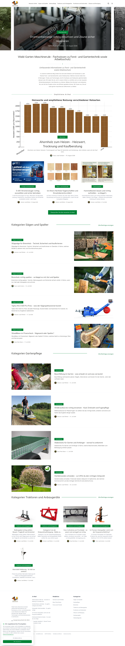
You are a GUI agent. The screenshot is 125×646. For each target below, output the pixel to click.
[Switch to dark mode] (112, 3)
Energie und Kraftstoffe (28, 186)
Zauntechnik (62, 32)
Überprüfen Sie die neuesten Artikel (62, 212)
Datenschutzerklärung (8, 634)
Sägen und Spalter (43, 3)
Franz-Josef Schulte (57, 605)
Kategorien (76, 596)
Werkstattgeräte (77, 618)
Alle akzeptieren (17, 641)
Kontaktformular (39, 633)
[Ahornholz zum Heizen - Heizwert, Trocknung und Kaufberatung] (62, 128)
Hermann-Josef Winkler (58, 599)
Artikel (34, 596)
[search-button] (108, 3)
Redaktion (56, 596)
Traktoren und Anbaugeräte (64, 3)
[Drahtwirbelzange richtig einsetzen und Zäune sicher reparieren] (62, 28)
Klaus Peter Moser (57, 602)
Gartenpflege (52, 3)
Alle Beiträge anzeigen (105, 225)
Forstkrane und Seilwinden (80, 3)
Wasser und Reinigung (94, 3)
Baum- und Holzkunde (62, 186)
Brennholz (62, 137)
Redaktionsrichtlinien (57, 633)
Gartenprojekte (97, 186)
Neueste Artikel (33, 3)
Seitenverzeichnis (67, 633)
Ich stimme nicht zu (17, 638)
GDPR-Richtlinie (48, 633)
